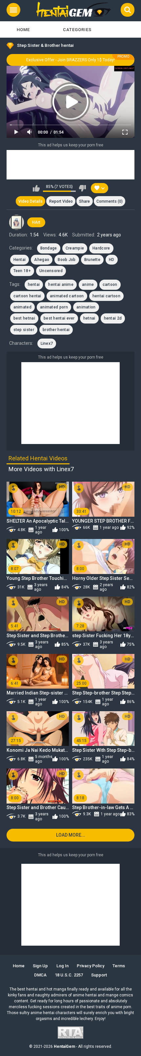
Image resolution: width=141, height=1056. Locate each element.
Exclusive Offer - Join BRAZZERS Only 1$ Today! (70, 60)
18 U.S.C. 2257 (69, 975)
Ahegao (41, 259)
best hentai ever (59, 318)
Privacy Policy (90, 965)
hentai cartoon (106, 296)
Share (84, 201)
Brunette (92, 259)
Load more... (70, 835)
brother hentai (56, 329)
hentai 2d (113, 318)
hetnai (89, 318)
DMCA (40, 975)
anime (88, 284)
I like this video (36, 188)
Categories (77, 29)
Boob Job (66, 259)
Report (61, 201)
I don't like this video (82, 188)
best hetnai (24, 318)
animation (86, 307)
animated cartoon (67, 296)
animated (22, 307)
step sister (23, 329)
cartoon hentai (27, 296)
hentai (34, 284)
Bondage (48, 248)
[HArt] (16, 222)
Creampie (75, 248)
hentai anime (60, 284)
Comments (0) (109, 201)
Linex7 (47, 343)
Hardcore (101, 248)
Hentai (19, 259)
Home (23, 29)
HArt (36, 222)
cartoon (110, 284)
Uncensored (51, 271)
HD (111, 259)
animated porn (54, 307)
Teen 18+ (22, 271)
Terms (118, 965)
